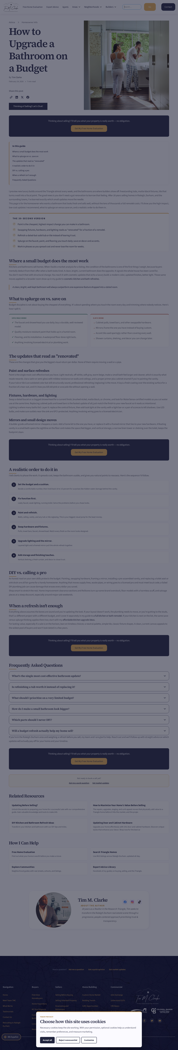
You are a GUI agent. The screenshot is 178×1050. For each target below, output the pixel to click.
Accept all (47, 1040)
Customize (89, 1040)
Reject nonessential (68, 1040)
